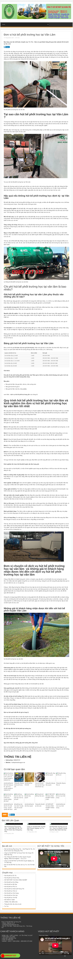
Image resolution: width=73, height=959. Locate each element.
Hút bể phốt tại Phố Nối (28, 784)
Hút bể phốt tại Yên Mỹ (10, 897)
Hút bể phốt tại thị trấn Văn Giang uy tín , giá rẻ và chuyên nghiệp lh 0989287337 (8, 787)
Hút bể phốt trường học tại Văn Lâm (21, 57)
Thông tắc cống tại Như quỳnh (50, 784)
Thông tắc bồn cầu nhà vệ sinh (12, 904)
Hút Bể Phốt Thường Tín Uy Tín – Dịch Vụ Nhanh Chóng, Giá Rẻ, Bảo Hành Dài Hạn (58, 828)
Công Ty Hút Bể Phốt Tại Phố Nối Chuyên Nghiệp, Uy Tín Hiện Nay (36, 828)
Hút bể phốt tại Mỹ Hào (10, 884)
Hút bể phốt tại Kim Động (11, 882)
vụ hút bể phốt (18, 733)
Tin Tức (18, 37)
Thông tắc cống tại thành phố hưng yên (19, 785)
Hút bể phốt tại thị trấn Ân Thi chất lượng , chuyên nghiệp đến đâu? (8, 807)
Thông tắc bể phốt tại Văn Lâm (39, 805)
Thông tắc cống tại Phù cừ (61, 784)
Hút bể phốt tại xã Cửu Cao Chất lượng (60, 806)
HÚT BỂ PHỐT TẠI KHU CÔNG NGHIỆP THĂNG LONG (50, 807)
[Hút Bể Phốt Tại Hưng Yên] (36, 17)
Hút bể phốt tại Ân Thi (10, 875)
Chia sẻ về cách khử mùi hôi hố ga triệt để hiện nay (39, 785)
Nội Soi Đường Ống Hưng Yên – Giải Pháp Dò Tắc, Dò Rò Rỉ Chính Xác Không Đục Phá (13, 829)
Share (7, 47)
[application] (54, 859)
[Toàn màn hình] (64, 869)
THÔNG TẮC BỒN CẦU (10, 902)
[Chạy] (39, 866)
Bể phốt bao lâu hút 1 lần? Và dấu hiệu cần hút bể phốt (18, 807)
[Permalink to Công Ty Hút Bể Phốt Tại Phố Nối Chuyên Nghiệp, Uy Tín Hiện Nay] (36, 824)
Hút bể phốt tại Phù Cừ (10, 886)
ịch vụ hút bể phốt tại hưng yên (20, 394)
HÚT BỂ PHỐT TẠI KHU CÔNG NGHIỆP (15, 880)
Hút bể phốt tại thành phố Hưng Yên (14, 888)
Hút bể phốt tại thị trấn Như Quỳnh (29, 805)
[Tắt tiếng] (67, 866)
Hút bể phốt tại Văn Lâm (11, 895)
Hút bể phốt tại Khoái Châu (11, 877)
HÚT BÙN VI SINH (9, 899)
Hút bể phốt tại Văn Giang (11, 893)
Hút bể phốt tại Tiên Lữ (10, 891)
